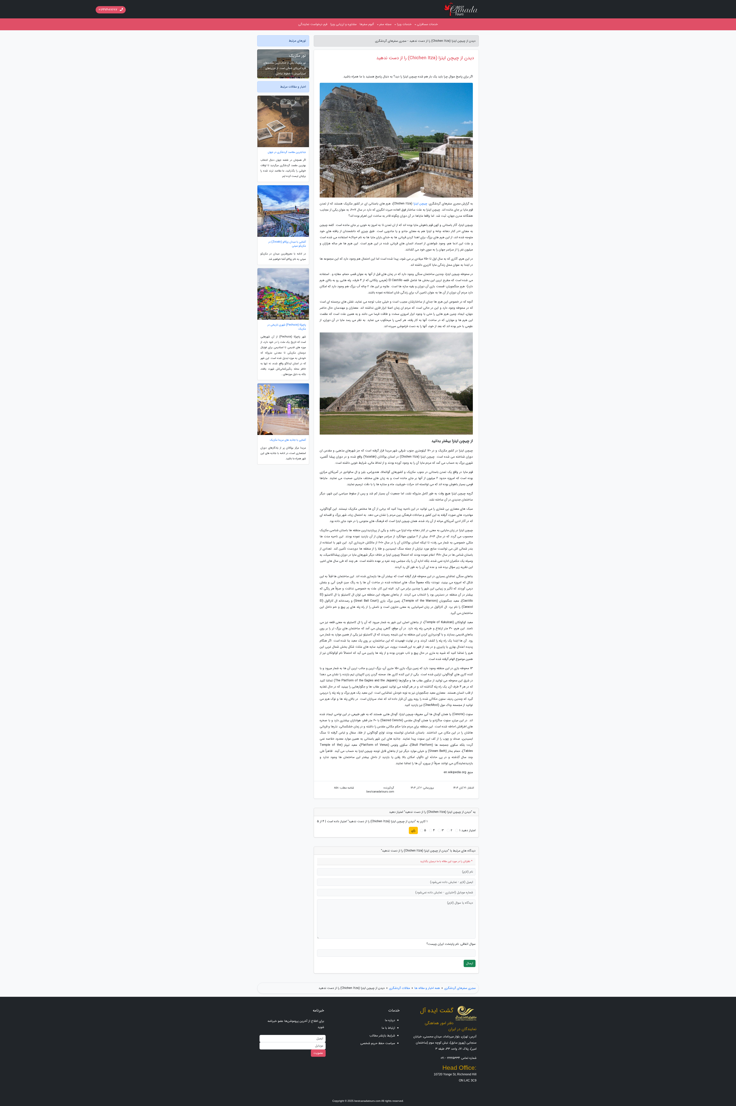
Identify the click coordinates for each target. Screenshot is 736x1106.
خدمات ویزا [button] (404, 24)
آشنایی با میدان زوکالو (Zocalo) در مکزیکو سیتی (287, 244)
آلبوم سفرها (367, 24)
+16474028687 (108, 9)
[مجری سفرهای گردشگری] (461, 9)
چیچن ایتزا (420, 203)
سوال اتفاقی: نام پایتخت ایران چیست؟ (451, 944)
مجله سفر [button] (385, 24)
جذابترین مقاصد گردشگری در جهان (287, 152)
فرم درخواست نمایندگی (312, 24)
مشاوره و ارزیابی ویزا (343, 24)
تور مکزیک (297, 56)
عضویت (318, 1053)
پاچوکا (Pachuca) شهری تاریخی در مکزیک (286, 327)
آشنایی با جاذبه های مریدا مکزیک (288, 440)
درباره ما (390, 1020)
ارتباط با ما (388, 1028)
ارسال (469, 963)
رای (413, 830)
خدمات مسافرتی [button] (427, 24)
